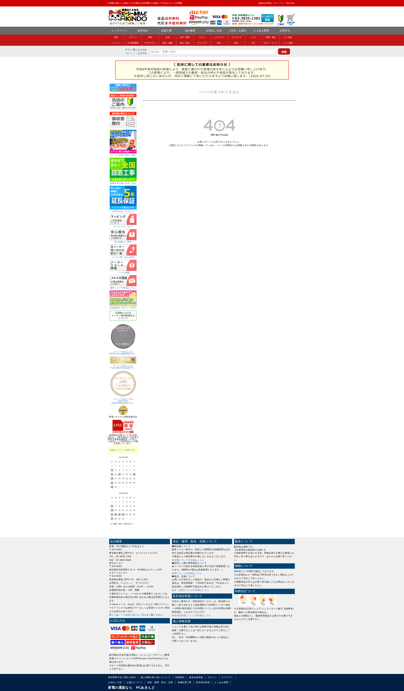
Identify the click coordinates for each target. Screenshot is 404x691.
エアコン (133, 37)
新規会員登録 (264, 3)
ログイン (130, 53)
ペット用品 (288, 43)
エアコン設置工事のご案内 (123, 155)
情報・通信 (271, 37)
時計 (219, 43)
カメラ (254, 37)
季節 (150, 37)
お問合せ (285, 30)
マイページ (278, 3)
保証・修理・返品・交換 (160, 682)
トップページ (119, 30)
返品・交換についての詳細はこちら (190, 590)
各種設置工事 (184, 682)
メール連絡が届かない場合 (132, 615)
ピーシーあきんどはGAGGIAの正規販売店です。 (123, 352)
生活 (167, 37)
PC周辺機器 (133, 43)
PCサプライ (150, 43)
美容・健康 (168, 43)
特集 (116, 37)
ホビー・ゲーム (271, 43)
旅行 (236, 43)
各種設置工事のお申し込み (123, 183)
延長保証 (143, 30)
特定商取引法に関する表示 (122, 677)
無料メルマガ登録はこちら (123, 288)
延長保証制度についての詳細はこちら (191, 615)
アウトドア (202, 43)
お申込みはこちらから (123, 211)
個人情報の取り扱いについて (155, 677)
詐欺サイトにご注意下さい (123, 450)
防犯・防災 (185, 43)
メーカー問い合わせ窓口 (123, 257)
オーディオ (236, 37)
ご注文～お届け (237, 30)
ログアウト (227, 677)
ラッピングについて (123, 226)
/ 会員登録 (141, 53)
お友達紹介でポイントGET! (123, 308)
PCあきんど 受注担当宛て (135, 583)
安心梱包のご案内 (123, 242)
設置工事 (166, 30)
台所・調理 (185, 37)
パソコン (116, 43)
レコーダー (219, 37)
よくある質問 (261, 30)
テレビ (202, 37)
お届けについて (135, 682)
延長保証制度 (203, 682)
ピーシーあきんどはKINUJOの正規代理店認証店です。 (123, 401)
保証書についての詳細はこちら (188, 560)
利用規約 (180, 677)
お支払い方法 (214, 30)
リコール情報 (123, 272)
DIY (253, 43)
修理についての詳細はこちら (187, 573)
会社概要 (190, 30)
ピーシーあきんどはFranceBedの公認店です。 (123, 367)
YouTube (289, 3)
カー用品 (288, 37)
